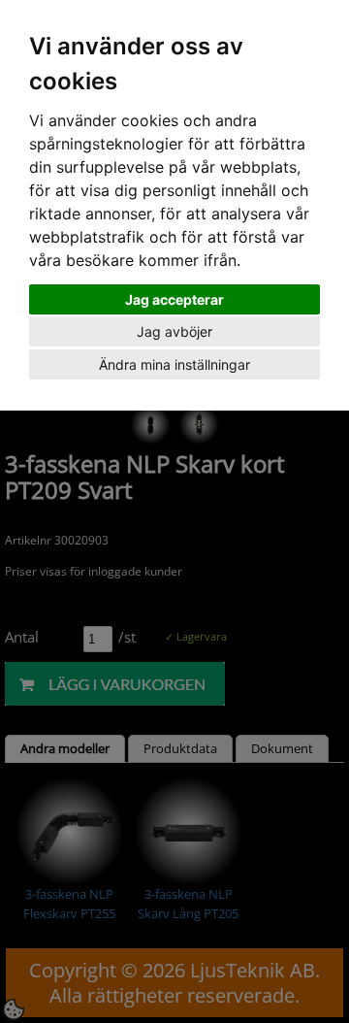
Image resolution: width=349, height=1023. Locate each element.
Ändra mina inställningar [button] (174, 364)
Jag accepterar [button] (174, 299)
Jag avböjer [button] (174, 331)
